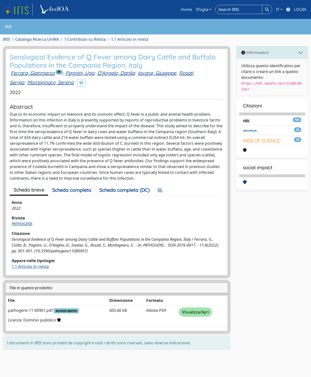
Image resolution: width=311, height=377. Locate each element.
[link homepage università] (55, 9)
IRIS (6, 39)
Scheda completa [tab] (71, 190)
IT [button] (277, 9)
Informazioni (256, 52)
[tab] (160, 190)
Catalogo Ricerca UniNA (37, 39)
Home (186, 9)
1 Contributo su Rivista (85, 39)
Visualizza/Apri (195, 312)
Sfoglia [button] (202, 9)
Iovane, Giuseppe (157, 73)
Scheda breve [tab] (29, 190)
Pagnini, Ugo (80, 73)
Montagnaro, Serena (50, 82)
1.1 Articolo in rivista (129, 39)
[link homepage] (18, 9)
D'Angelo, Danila (116, 73)
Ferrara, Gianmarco (33, 73)
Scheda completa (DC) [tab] (124, 190)
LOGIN (300, 9)
